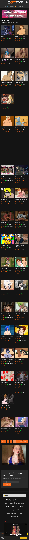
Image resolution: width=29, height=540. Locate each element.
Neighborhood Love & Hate (7, 176)
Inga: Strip (3, 127)
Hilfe (18, 509)
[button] (14, 495)
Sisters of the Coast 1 (20, 222)
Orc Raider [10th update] (20, 127)
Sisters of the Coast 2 (6, 222)
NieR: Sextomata (19, 291)
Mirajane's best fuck (6, 291)
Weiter (25, 441)
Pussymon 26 (4, 268)
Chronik (23, 6)
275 (21, 441)
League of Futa (18, 428)
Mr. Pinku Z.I (4, 199)
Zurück (3, 441)
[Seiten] (2, 2)
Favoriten (19, 6)
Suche (11, 503)
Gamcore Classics (19, 521)
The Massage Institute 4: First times (21, 59)
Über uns (14, 506)
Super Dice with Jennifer (20, 36)
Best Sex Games (19, 499)
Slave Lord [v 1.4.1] (5, 405)
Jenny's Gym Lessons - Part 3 (21, 199)
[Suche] (27, 2)
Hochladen (15, 516)
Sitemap (21, 506)
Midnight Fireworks (19, 382)
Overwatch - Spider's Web (7, 359)
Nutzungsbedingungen (12, 513)
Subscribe (7, 484)
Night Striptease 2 (19, 82)
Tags (6, 503)
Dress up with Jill (5, 313)
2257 (21, 513)
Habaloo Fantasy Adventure (21, 313)
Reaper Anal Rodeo (19, 176)
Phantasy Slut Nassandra (7, 336)
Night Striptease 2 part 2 (6, 82)
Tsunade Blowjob (5, 105)
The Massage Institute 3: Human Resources (7, 428)
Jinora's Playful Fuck (20, 359)
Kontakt (7, 506)
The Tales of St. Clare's (20, 268)
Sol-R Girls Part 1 (5, 245)
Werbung (12, 509)
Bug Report (9, 499)
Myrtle (2, 36)
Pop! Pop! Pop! (4, 382)
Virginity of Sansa (19, 336)
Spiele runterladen (20, 503)
